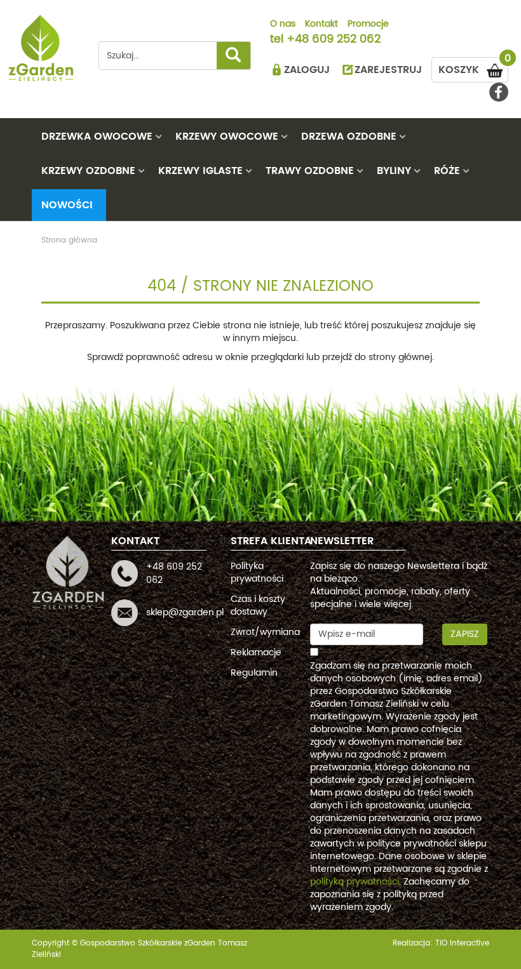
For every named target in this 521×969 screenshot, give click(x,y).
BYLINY (394, 171)
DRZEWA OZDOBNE (348, 136)
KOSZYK (473, 67)
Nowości (67, 205)
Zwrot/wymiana (265, 632)
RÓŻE (447, 171)
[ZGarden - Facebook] (498, 92)
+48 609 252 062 (334, 40)
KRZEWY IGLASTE (200, 171)
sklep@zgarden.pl (185, 612)
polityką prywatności (354, 881)
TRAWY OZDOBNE (310, 171)
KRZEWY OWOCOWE (226, 136)
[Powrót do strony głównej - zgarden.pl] (41, 48)
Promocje (368, 24)
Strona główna (69, 240)
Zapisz (464, 634)
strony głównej (400, 357)
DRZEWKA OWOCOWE (96, 136)
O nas (282, 24)
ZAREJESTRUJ (388, 69)
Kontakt (321, 24)
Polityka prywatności (257, 572)
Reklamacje (256, 652)
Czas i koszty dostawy (258, 605)
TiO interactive (462, 943)
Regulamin (254, 672)
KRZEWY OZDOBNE (88, 171)
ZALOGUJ (307, 69)
